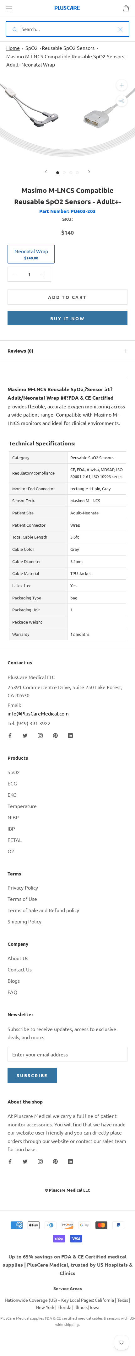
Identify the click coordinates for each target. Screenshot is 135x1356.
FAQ (12, 992)
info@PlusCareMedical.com (38, 713)
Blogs (14, 980)
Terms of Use (22, 899)
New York (45, 1307)
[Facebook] (10, 735)
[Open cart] (126, 8)
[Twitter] (25, 735)
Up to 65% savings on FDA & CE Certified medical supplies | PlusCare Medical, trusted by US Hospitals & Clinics (67, 1264)
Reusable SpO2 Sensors (68, 48)
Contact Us (20, 969)
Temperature (22, 806)
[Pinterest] (55, 735)
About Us (18, 958)
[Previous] (46, 171)
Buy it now (67, 318)
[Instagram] (40, 735)
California (104, 1300)
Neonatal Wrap (31, 254)
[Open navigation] (9, 8)
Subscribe (32, 1075)
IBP (11, 828)
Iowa (94, 1307)
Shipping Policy (24, 921)
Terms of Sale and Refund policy (43, 910)
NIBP (13, 817)
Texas (122, 1300)
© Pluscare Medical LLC (67, 1190)
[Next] (89, 171)
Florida (64, 1307)
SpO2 (31, 48)
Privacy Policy (23, 887)
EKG (12, 794)
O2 (11, 851)
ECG (12, 783)
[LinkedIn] (70, 735)
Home (13, 48)
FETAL (15, 840)
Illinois (81, 1307)
